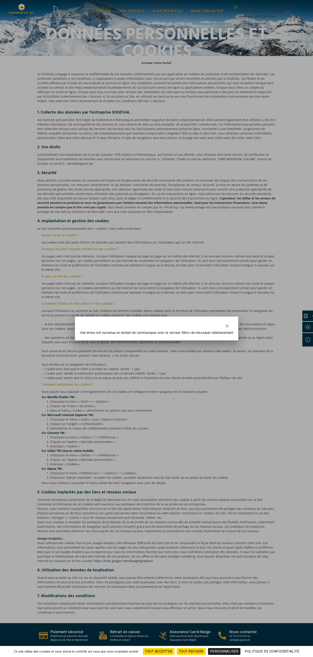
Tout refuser (191, 651)
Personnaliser (224, 651)
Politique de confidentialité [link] (272, 651)
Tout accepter (158, 651)
